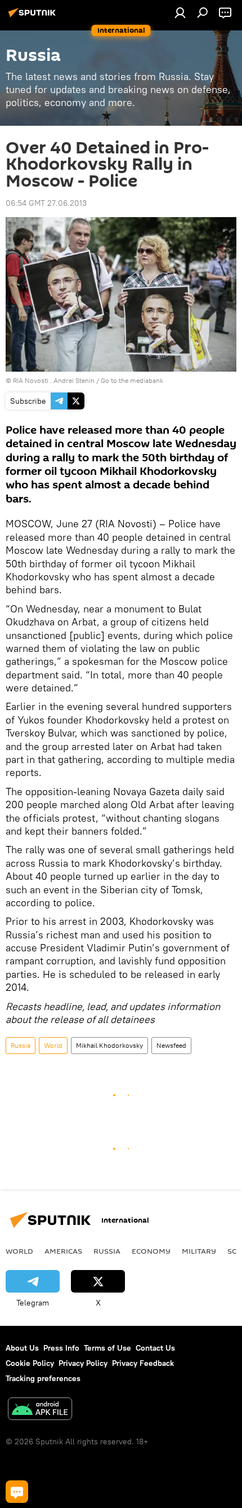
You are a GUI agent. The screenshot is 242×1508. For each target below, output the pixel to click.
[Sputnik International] (34, 17)
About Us (22, 1348)
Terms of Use (107, 1348)
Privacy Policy (83, 1363)
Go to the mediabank (132, 380)
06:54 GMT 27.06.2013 (46, 203)
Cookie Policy (30, 1363)
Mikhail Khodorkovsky (109, 1045)
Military (199, 1251)
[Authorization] (180, 12)
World (53, 1045)
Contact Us (155, 1348)
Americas (63, 1251)
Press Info (61, 1348)
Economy (151, 1251)
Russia (20, 1045)
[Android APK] (40, 1410)
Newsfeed (171, 1045)
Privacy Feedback (143, 1363)
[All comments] (17, 1491)
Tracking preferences (43, 1378)
